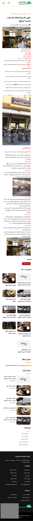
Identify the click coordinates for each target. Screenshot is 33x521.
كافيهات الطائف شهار (10, 285)
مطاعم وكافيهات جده (25, 484)
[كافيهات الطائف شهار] (23, 390)
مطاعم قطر (14, 482)
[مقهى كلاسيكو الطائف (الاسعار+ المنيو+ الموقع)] (16, 37)
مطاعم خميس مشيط (23, 442)
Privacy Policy (19, 517)
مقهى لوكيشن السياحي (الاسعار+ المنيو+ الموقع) (24, 316)
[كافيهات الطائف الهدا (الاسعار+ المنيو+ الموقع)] (23, 401)
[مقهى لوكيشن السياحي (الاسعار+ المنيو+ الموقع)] (23, 421)
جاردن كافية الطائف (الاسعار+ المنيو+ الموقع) (24, 351)
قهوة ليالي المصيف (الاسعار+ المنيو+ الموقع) (9, 316)
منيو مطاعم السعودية (23, 445)
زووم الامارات (27, 479)
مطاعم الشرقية (13, 473)
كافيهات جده (27, 482)
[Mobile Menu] (4, 3)
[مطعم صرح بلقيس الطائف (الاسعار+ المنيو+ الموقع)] (23, 380)
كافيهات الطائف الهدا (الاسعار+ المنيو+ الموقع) (24, 300)
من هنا (29, 66)
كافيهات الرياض (24, 434)
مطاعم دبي (27, 476)
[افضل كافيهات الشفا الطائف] (23, 411)
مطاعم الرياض (26, 473)
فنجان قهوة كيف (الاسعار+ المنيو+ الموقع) (24, 335)
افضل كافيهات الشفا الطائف (11, 300)
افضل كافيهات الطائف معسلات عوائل (10, 332)
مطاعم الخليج (14, 479)
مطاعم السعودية (24, 439)
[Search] (8, 3)
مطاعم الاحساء (24, 436)
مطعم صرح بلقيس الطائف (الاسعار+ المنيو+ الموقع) (24, 284)
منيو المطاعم (27, 470)
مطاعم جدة (14, 476)
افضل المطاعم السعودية (11, 484)
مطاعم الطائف (26, 264)
